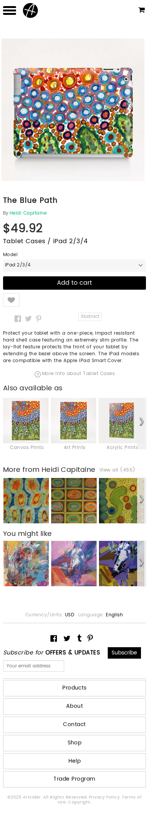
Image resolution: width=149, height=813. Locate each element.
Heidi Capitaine (28, 213)
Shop (75, 742)
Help (74, 761)
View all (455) (117, 470)
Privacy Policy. (105, 797)
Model (10, 255)
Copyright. (79, 802)
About (74, 706)
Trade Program (74, 779)
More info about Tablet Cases (78, 374)
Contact (74, 724)
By (6, 213)
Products (74, 687)
